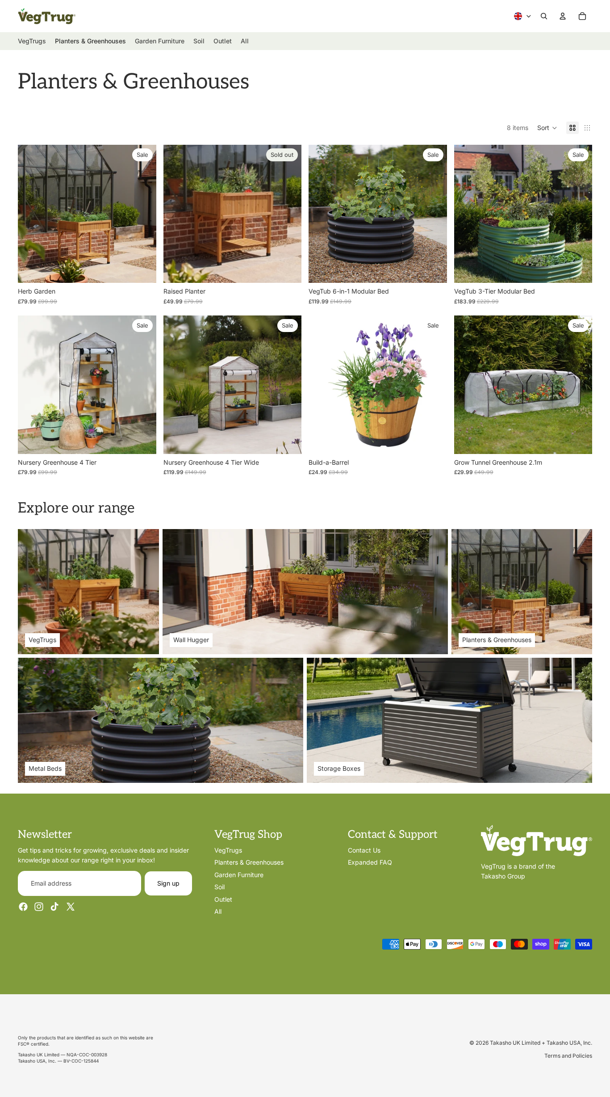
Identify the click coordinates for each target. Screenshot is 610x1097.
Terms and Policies (568, 1055)
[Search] (544, 16)
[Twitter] (70, 906)
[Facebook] (23, 906)
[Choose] (142, 269)
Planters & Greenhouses (249, 862)
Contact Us (364, 850)
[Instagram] (38, 906)
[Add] (578, 440)
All (217, 911)
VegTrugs (228, 850)
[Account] (562, 16)
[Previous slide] (31, 214)
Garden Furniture (238, 874)
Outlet (223, 899)
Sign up (168, 883)
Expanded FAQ (370, 862)
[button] (547, 128)
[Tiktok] (54, 906)
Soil (219, 887)
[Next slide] (143, 214)
